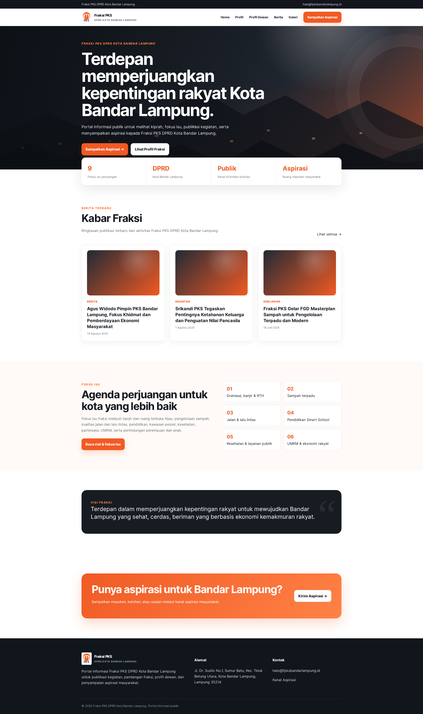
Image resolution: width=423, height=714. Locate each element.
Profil (239, 17)
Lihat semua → (329, 234)
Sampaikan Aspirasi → (104, 149)
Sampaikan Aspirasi (322, 17)
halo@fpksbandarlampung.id (296, 670)
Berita (278, 17)
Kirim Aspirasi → (312, 596)
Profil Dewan (258, 17)
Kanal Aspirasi (284, 680)
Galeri (293, 17)
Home (225, 17)
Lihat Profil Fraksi (150, 149)
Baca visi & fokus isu (103, 444)
